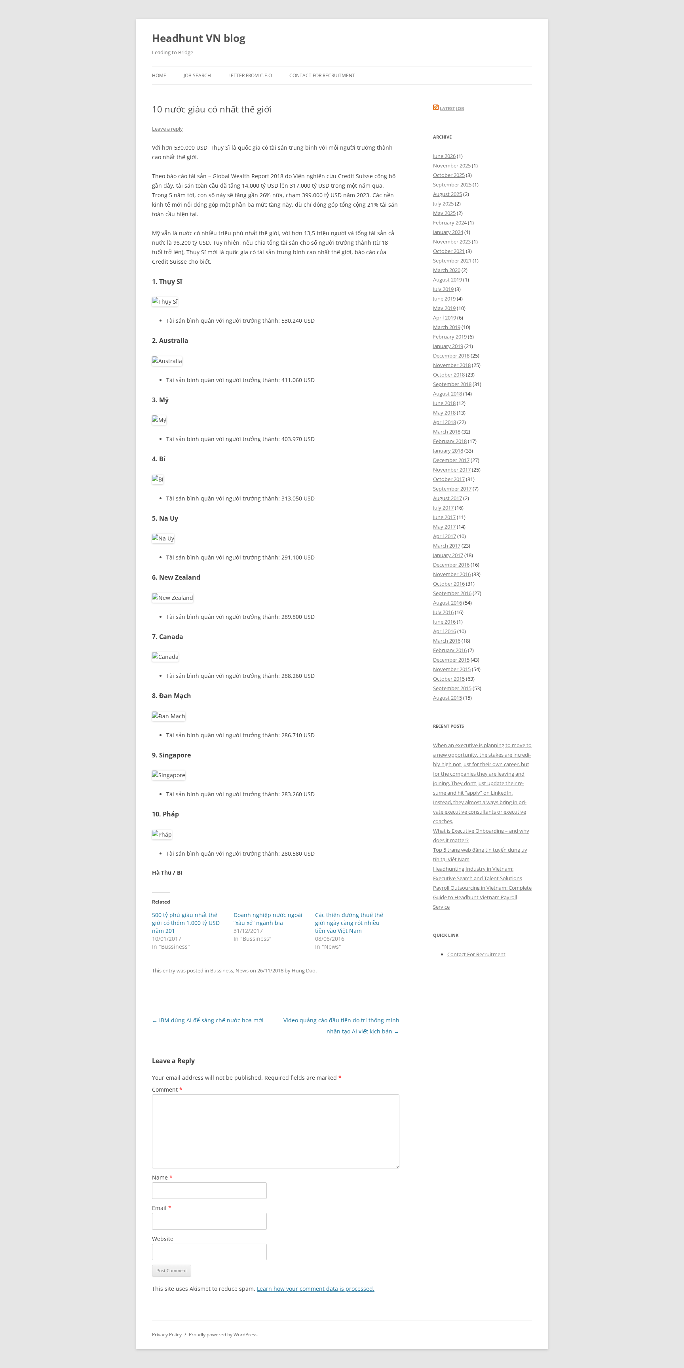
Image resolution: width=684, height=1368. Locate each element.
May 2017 (444, 526)
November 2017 (452, 469)
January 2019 (448, 346)
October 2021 (449, 251)
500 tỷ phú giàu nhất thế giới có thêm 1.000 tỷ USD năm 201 (186, 922)
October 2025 (449, 175)
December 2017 (451, 460)
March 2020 (446, 270)
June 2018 (444, 403)
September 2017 (452, 488)
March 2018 (446, 431)
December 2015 (451, 659)
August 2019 (447, 279)
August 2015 (447, 697)
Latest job (452, 108)
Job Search (197, 75)
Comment (167, 1089)
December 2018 (451, 355)
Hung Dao (303, 970)
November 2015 (452, 669)
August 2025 (447, 194)
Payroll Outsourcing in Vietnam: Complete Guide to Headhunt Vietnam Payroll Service (482, 897)
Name (162, 1177)
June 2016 (444, 621)
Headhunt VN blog (198, 38)
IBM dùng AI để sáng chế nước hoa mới (208, 1020)
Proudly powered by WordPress (223, 1334)
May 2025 (444, 213)
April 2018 (444, 422)
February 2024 (450, 222)
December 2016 (451, 564)
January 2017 (448, 555)
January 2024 (448, 232)
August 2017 (447, 498)
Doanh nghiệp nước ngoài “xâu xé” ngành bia (268, 919)
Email (161, 1208)
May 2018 (444, 412)
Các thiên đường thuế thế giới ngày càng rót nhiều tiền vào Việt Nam (349, 922)
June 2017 (444, 517)
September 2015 (452, 688)
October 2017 (449, 479)
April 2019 (444, 317)
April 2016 (444, 631)
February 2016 (450, 650)
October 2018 (449, 374)
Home (159, 75)
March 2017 (446, 545)
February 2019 (450, 336)
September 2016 (452, 593)
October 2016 (449, 583)
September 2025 (452, 184)
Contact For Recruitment (322, 75)
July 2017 (443, 507)
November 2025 (452, 165)
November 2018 (452, 365)
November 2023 (452, 241)
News (242, 970)
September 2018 (452, 384)
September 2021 (452, 260)
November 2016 (452, 574)
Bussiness (221, 970)
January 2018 (448, 450)
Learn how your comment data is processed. (315, 1288)
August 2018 (447, 393)
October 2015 (449, 678)
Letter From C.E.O (250, 75)
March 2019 (446, 327)
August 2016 (447, 602)
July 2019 (443, 289)
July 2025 (443, 203)
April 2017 (444, 536)
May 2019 (444, 308)
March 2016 (446, 640)
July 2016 (443, 612)
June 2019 (444, 298)
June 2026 (444, 156)
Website (162, 1238)
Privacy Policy (167, 1334)
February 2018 (450, 441)
